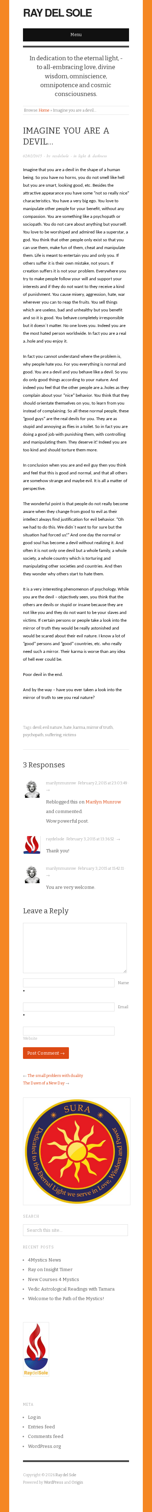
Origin (77, 1482)
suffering (53, 735)
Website (30, 1038)
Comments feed (45, 1436)
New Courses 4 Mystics (53, 1279)
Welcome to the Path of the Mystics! (66, 1298)
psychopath (33, 735)
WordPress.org (44, 1446)
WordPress (53, 1482)
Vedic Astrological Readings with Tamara (71, 1289)
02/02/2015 (32, 155)
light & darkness (92, 155)
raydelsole (60, 155)
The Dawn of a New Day (44, 1083)
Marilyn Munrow (103, 802)
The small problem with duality (55, 1075)
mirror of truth (100, 727)
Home (44, 110)
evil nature (52, 727)
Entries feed (41, 1426)
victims (69, 735)
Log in (34, 1417)
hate (68, 727)
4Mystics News (44, 1260)
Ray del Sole (57, 12)
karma (79, 727)
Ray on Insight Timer (50, 1269)
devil (37, 727)
